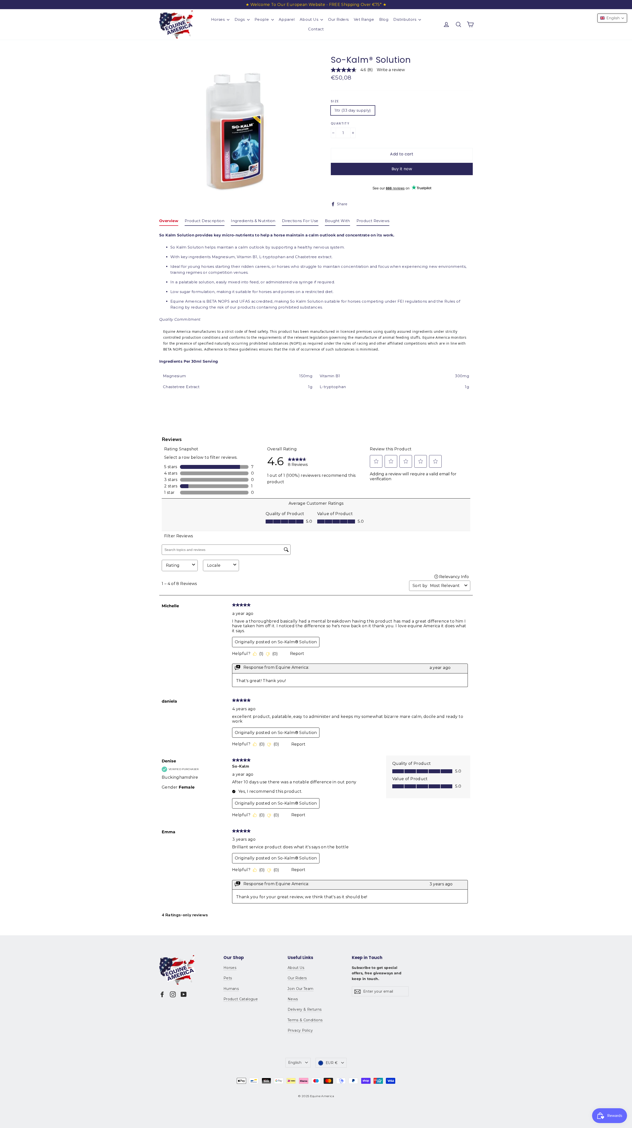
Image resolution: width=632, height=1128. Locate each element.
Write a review (391, 70)
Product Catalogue (240, 999)
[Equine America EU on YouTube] (184, 994)
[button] (612, 18)
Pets (227, 978)
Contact (316, 29)
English (294, 1062)
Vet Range (364, 19)
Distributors (405, 19)
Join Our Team (301, 988)
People (262, 19)
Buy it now (402, 169)
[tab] (168, 222)
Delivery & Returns (305, 1009)
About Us (309, 19)
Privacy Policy (300, 1030)
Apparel (287, 19)
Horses (218, 19)
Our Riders (338, 19)
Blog (384, 19)
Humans (231, 988)
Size (335, 101)
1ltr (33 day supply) (353, 110)
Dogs (240, 19)
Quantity (340, 123)
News (293, 999)
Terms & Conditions (305, 1020)
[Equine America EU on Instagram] (173, 994)
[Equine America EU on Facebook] (162, 994)
